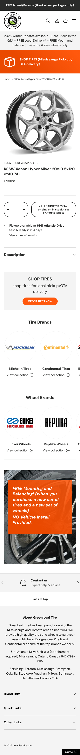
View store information (23, 235)
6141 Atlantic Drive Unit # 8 (30, 652)
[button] (65, 21)
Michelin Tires (20, 369)
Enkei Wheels (20, 444)
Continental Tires (56, 369)
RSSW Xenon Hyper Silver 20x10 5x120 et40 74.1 (39, 79)
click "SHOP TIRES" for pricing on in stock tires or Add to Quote (53, 209)
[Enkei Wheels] (20, 423)
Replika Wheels (56, 444)
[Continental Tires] (56, 347)
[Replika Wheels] (56, 423)
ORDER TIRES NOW (40, 301)
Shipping (9, 180)
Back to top (40, 599)
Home (7, 79)
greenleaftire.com (22, 745)
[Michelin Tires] (20, 347)
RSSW (7, 163)
